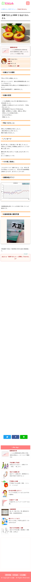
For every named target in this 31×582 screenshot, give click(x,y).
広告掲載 (23, 575)
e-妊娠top (4, 9)
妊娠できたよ (12, 9)
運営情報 (8, 575)
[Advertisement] (15, 279)
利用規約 (15, 575)
